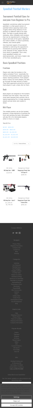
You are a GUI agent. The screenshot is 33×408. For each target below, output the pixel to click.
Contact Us (16, 249)
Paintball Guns (16, 267)
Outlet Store (16, 297)
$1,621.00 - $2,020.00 (10, 137)
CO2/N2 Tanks (16, 272)
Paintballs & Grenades (16, 280)
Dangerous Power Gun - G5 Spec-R (24, 171)
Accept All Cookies (16, 405)
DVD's (16, 294)
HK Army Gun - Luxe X (9, 200)
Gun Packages (16, 269)
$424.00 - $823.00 (9, 129)
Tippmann (16, 334)
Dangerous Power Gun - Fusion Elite (24, 201)
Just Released (16, 265)
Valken (16, 342)
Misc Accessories (17, 290)
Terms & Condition (16, 319)
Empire (17, 332)
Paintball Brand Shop (16, 299)
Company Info (16, 247)
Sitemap (16, 253)
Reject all (16, 401)
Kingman (16, 336)
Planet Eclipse (16, 340)
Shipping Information (17, 246)
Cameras (16, 292)
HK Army (16, 338)
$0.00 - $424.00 (8, 127)
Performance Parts (16, 284)
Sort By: (16, 143)
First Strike (16, 349)
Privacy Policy (16, 244)
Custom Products (16, 346)
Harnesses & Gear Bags (16, 278)
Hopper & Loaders (16, 274)
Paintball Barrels (16, 282)
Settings (16, 397)
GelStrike (16, 263)
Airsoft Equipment (16, 301)
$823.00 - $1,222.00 (9, 132)
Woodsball (16, 286)
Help (16, 313)
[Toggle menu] (2, 2)
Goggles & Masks (17, 271)
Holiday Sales (16, 296)
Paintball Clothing (16, 276)
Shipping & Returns (16, 315)
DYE (16, 344)
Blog (16, 251)
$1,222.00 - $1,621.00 (10, 134)
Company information (16, 322)
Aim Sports (16, 347)
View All (16, 351)
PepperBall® (16, 288)
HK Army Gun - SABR (9, 170)
